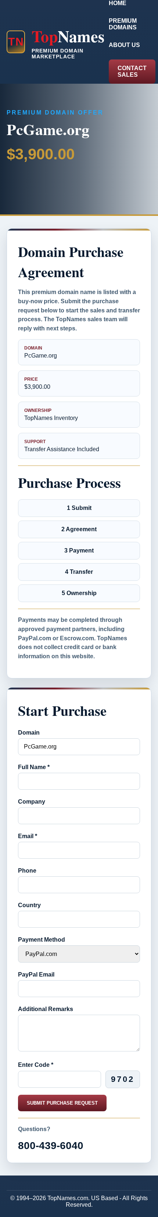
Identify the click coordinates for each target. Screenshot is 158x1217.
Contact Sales (132, 71)
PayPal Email (36, 974)
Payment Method (41, 940)
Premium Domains (123, 24)
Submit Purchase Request (62, 1103)
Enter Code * (35, 1065)
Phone (27, 871)
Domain (29, 732)
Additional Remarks (45, 1009)
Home (117, 3)
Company (31, 801)
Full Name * (34, 767)
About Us (124, 45)
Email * (27, 836)
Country (29, 905)
